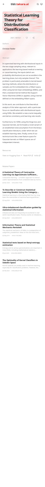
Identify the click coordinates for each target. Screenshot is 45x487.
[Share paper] (33, 38)
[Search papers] (38, 4)
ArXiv (36, 155)
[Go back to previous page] (4, 4)
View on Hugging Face (11, 155)
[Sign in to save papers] (27, 38)
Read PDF (27, 155)
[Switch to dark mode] (41, 4)
